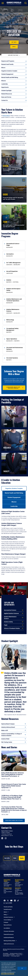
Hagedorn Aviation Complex (9, 71)
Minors (3, 67)
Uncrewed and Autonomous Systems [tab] (14, 349)
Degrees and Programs (7, 61)
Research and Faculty (7, 64)
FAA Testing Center (6, 742)
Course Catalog (7, 919)
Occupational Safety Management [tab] (12, 330)
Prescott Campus (8, 887)
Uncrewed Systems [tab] (12, 359)
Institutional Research (9, 937)
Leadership (4, 84)
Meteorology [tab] (10, 320)
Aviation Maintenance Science (10, 617)
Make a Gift (4, 730)
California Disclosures (9, 943)
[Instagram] (5, 838)
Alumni (5, 912)
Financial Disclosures (9, 934)
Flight (5, 625)
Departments (5, 87)
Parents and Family (8, 906)
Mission (3, 80)
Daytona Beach (6, 115)
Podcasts (6, 922)
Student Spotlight (6, 90)
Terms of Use (19, 954)
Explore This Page (13, 55)
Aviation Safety (8, 622)
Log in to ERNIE (8, 903)
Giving (5, 914)
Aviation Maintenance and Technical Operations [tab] (14, 300)
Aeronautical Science (10, 610)
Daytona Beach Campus (8, 724)
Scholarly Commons (8, 917)
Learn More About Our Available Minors (13, 388)
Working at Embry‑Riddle (9, 940)
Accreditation (7, 928)
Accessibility (5, 953)
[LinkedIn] (2, 838)
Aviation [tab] (12, 281)
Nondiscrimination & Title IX (16, 953)
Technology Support (15, 955)
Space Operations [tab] (13, 339)
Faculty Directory (7, 909)
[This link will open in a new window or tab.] (4, 900)
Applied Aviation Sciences (11, 613)
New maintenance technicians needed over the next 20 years (13, 223)
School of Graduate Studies (12, 628)
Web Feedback (6, 955)
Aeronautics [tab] (10, 255)
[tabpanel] (14, 544)
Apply (14, 46)
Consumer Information (9, 931)
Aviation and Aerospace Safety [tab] (13, 290)
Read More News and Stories (14, 820)
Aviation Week (5, 739)
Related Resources (6, 94)
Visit (14, 858)
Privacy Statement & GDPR (9, 954)
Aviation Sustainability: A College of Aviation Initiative (11, 734)
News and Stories (6, 97)
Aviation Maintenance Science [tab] (13, 311)
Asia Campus (18, 887)
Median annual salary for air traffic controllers (12, 167)
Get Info (14, 42)
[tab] (14, 488)
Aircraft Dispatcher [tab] (12, 272)
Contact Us (4, 100)
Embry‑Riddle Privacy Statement (7, 973)
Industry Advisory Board (8, 727)
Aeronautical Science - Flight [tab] (13, 245)
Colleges (5, 9)
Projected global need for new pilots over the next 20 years (13, 196)
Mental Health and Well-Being (9, 77)
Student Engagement (7, 74)
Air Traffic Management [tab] (13, 263)
